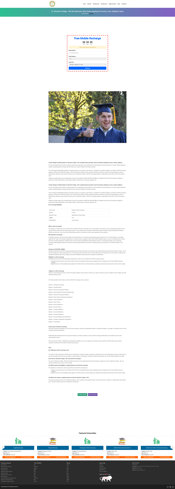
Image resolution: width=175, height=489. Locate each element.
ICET (67, 471)
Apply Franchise (112, 3)
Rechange (87, 68)
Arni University (4, 464)
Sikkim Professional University (7, 479)
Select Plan (71, 62)
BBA (34, 474)
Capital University (4, 468)
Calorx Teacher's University (6, 466)
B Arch (35, 481)
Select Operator (72, 56)
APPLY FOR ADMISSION (10, 457)
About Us (89, 3)
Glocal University (4, 469)
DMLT (35, 473)
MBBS (35, 469)
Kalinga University (4, 473)
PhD (34, 464)
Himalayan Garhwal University (6, 471)
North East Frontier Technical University (8, 478)
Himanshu (91, 13)
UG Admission (96, 3)
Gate (67, 469)
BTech (35, 476)
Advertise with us (102, 468)
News (119, 3)
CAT (67, 466)
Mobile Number (72, 50)
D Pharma (36, 466)
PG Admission (104, 3)
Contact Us (124, 3)
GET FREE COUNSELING (26, 457)
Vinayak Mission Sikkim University (7, 481)
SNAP (68, 479)
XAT (67, 481)
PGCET (68, 478)
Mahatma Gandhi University (6, 474)
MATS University (4, 476)
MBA (35, 471)
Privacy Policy (102, 469)
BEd (34, 479)
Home (84, 3)
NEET (68, 474)
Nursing (35, 468)
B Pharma (36, 478)
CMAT (68, 468)
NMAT (68, 476)
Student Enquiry (82, 394)
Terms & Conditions (103, 471)
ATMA (68, 464)
